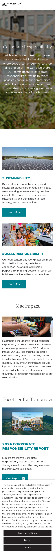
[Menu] (49, 4)
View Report (13, 478)
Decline (27, 548)
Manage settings (27, 533)
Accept (27, 540)
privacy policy (29, 488)
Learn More (14, 212)
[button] (51, 483)
